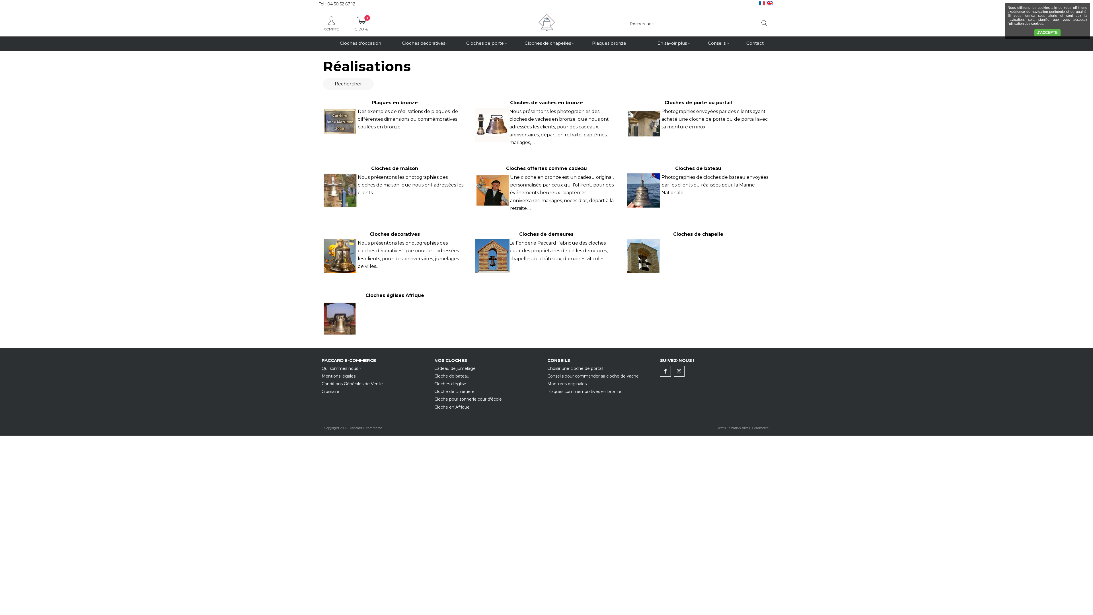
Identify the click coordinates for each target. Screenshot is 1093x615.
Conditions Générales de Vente (352, 383)
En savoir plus (672, 43)
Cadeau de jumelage (455, 368)
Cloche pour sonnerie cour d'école (468, 399)
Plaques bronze (609, 43)
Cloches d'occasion (360, 43)
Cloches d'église (450, 383)
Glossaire (330, 391)
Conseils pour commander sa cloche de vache (593, 376)
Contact (755, 43)
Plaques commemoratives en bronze (584, 391)
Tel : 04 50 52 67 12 (337, 4)
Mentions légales (339, 376)
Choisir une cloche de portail (575, 368)
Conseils (717, 43)
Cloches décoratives (423, 43)
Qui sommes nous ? (341, 368)
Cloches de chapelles (548, 43)
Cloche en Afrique (452, 407)
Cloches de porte (485, 43)
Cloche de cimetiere (454, 391)
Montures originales (567, 383)
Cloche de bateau (451, 376)
